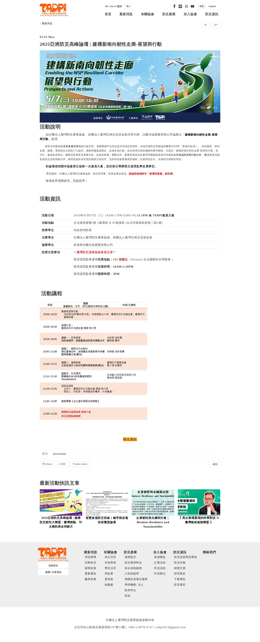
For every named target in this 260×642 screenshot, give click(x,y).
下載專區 (180, 579)
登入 (128, 6)
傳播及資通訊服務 (136, 579)
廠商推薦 (90, 579)
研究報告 (180, 573)
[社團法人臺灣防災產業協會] (54, 9)
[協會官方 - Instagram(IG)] (186, 6)
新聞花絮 (90, 568)
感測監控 (130, 557)
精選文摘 (180, 568)
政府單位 (130, 590)
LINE (62, 464)
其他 (127, 595)
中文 (202, 6)
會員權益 (160, 557)
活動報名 (53, 565)
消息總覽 (90, 557)
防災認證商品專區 (185, 557)
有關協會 (147, 14)
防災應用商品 (133, 562)
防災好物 (180, 562)
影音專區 (180, 584)
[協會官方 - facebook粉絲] (174, 6)
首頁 (108, 14)
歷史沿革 (110, 568)
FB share (47, 464)
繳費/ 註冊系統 (53, 572)
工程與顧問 (132, 573)
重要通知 (90, 573)
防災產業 (169, 14)
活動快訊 (90, 562)
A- (205, 24)
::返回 (215, 464)
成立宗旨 (110, 557)
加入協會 (190, 14)
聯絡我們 (209, 552)
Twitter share (80, 464)
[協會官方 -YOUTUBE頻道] (192, 6)
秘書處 (109, 584)
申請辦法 (160, 573)
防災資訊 (211, 14)
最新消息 (126, 14)
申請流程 (160, 568)
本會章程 (110, 562)
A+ (216, 24)
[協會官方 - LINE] (180, 6)
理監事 (109, 573)
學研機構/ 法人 (134, 584)
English (212, 6)
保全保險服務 (133, 568)
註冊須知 (160, 562)
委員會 (109, 579)
